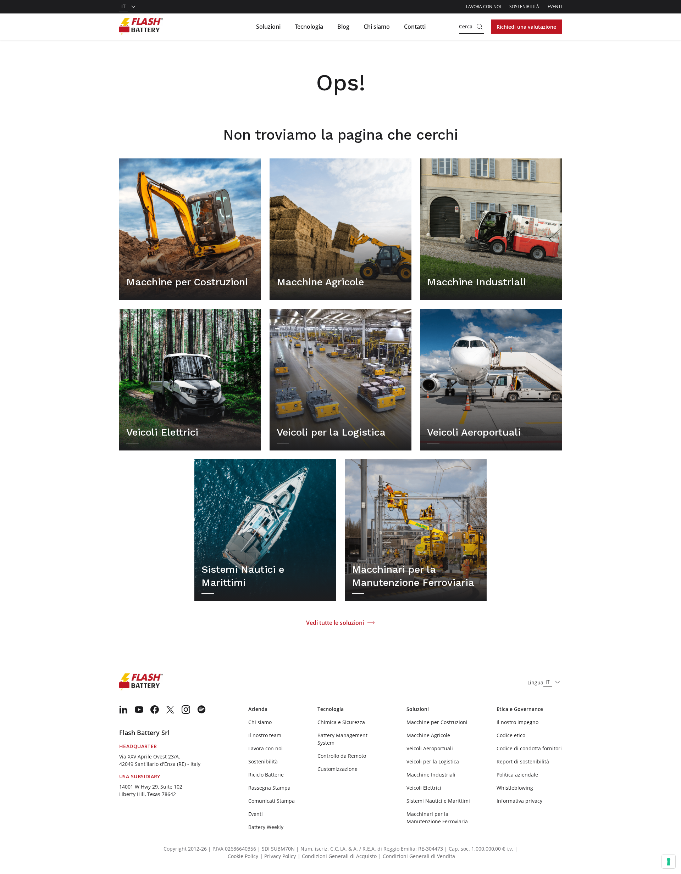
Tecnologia (309, 26)
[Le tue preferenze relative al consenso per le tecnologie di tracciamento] (668, 861)
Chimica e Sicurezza (341, 722)
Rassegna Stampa (269, 787)
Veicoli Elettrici (423, 787)
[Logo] (141, 26)
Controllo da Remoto (341, 755)
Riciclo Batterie (266, 774)
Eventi (555, 7)
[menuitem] (123, 709)
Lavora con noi (483, 7)
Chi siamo (377, 26)
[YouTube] (139, 709)
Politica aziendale (517, 774)
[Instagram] (186, 709)
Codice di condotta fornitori (529, 748)
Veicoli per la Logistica (432, 761)
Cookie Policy (243, 856)
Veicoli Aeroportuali (429, 748)
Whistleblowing (515, 787)
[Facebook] (154, 709)
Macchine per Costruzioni (436, 722)
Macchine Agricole (428, 735)
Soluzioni (268, 26)
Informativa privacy (519, 800)
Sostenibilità (524, 7)
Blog (343, 26)
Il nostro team (264, 735)
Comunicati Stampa (271, 800)
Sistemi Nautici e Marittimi (438, 800)
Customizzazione (337, 769)
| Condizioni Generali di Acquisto (337, 856)
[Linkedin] (123, 709)
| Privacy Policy (278, 856)
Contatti (415, 26)
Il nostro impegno (517, 722)
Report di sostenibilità (523, 761)
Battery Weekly (265, 827)
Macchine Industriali (430, 774)
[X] (170, 709)
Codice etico (511, 735)
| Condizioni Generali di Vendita (416, 856)
